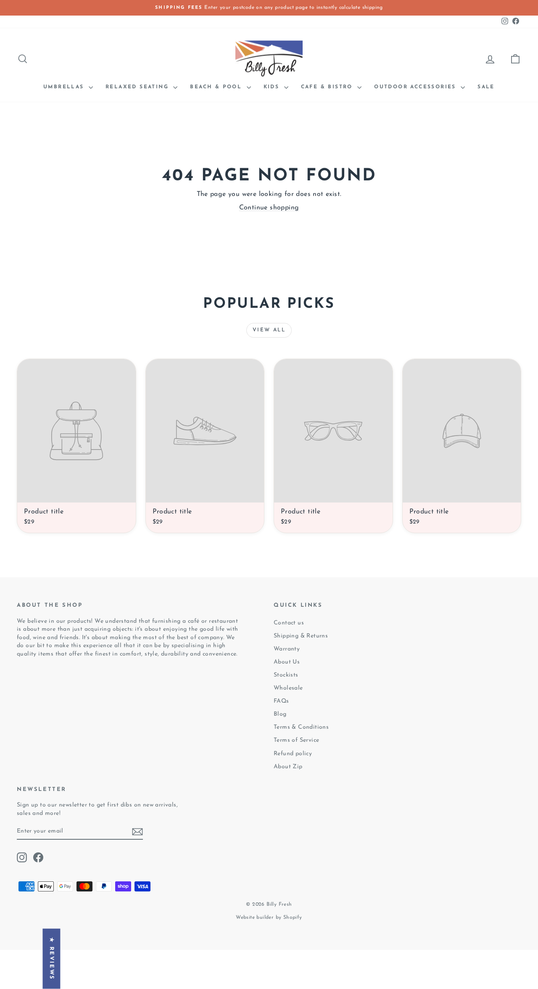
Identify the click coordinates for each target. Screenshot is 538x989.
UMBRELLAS (65, 87)
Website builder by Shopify (269, 917)
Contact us (289, 623)
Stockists (286, 675)
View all (269, 330)
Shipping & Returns (301, 636)
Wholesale (288, 688)
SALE (486, 87)
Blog (280, 714)
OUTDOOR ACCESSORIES (416, 87)
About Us (287, 662)
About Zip (288, 767)
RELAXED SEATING (138, 87)
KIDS (273, 87)
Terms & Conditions (301, 727)
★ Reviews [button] (51, 958)
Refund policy (293, 754)
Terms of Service (296, 740)
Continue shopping (269, 207)
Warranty (287, 649)
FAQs (281, 701)
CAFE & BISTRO (328, 87)
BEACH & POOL (217, 87)
